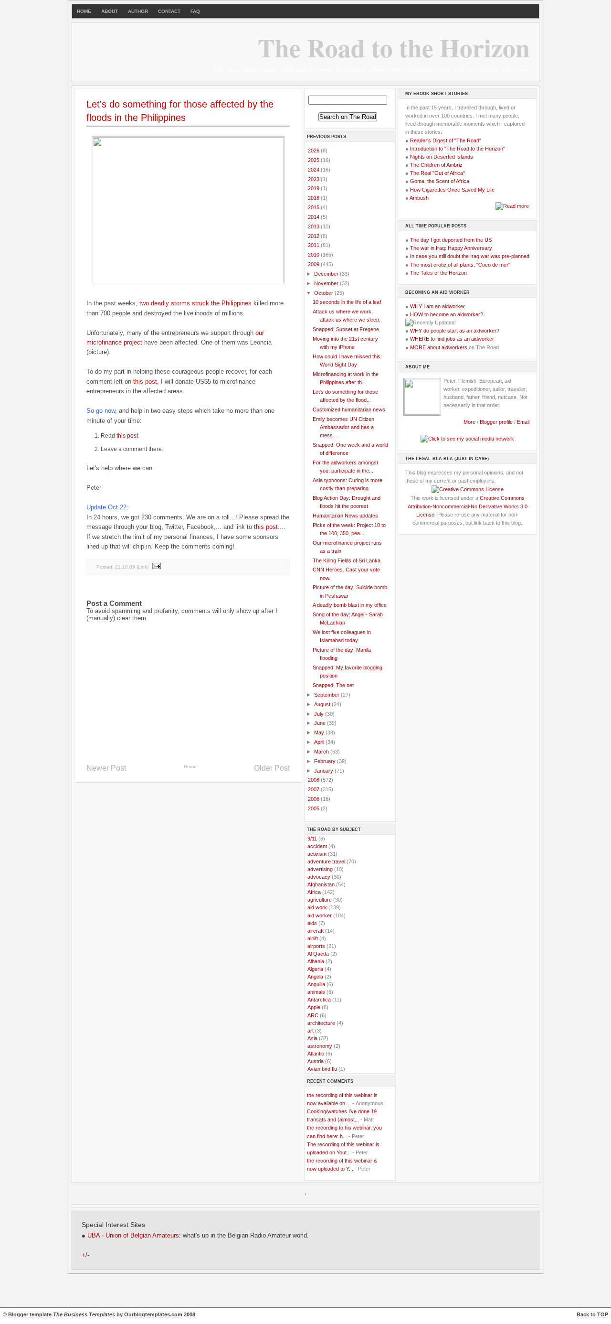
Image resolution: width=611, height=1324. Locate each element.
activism (317, 854)
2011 (314, 245)
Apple (313, 1007)
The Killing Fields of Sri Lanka (346, 560)
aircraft (315, 931)
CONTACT (169, 11)
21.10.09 (125, 566)
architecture (321, 1023)
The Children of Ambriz (436, 165)
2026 (314, 150)
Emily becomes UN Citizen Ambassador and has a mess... (343, 427)
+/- (85, 1255)
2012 (314, 236)
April (320, 742)
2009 (314, 264)
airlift (312, 938)
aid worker (319, 915)
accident (317, 846)
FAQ (195, 11)
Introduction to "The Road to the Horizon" (457, 148)
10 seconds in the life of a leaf (347, 302)
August (323, 704)
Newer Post (106, 768)
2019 (314, 188)
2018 (314, 198)
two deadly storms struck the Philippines (195, 303)
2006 (314, 799)
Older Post (272, 768)
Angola (315, 977)
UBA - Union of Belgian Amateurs (133, 1235)
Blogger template (30, 1314)
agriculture (319, 900)
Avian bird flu (322, 1069)
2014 (314, 217)
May (320, 732)
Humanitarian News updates (345, 515)
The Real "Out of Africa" (437, 173)
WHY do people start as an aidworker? (454, 331)
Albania (315, 961)
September (327, 695)
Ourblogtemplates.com (153, 1314)
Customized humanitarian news (349, 409)
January (324, 771)
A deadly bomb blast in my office (350, 605)
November (327, 283)
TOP (602, 1314)
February (325, 761)
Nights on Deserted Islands (441, 157)
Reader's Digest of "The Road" (445, 140)
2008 (314, 780)
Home (190, 766)
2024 (314, 169)
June (320, 723)
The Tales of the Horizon (438, 273)
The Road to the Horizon (394, 47)
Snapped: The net (333, 685)
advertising (320, 869)
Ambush (419, 198)
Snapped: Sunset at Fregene (346, 329)
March (322, 751)
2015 (314, 207)
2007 (314, 789)
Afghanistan (321, 884)
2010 (314, 255)
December (327, 274)
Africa (314, 892)
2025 (314, 160)
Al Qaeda (318, 954)
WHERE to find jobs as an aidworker (452, 339)
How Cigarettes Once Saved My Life (452, 190)
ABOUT (109, 11)
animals (316, 992)
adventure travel (326, 861)
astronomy (319, 1046)
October (324, 293)
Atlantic (315, 1053)
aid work (317, 907)
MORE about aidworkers (438, 347)
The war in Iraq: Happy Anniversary (451, 248)
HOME (84, 11)
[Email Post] (156, 566)
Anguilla (316, 984)
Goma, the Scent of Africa (439, 181)
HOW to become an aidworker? (446, 314)
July (319, 714)
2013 (314, 226)
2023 (314, 179)
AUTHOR (138, 11)
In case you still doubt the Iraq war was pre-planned (469, 256)
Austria (315, 1061)
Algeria (315, 969)
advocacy (318, 877)
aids (312, 923)
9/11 (312, 838)
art (310, 1030)
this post (145, 381)
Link (142, 566)
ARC (312, 1015)
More (469, 422)
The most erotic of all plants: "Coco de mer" (460, 265)
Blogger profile (497, 422)
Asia (312, 1038)
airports (316, 946)
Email (523, 422)
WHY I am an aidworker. (438, 306)
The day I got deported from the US (451, 240)
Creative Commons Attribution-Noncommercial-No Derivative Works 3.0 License (467, 506)
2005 (314, 808)
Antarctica (319, 999)
